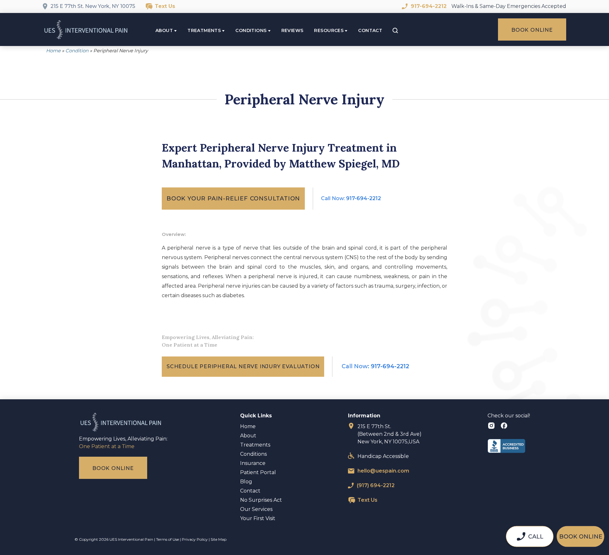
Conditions (250, 30)
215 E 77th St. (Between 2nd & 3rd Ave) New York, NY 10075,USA (389, 434)
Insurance (252, 463)
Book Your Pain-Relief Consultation (233, 198)
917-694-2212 (429, 6)
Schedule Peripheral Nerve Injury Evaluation (243, 366)
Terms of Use (167, 539)
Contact (370, 30)
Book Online (532, 30)
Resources (329, 30)
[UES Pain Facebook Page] (504, 426)
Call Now (375, 366)
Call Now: (351, 198)
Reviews (292, 30)
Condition (76, 51)
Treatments (204, 30)
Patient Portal (258, 472)
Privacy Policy (195, 539)
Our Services (256, 509)
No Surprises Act (261, 500)
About (164, 30)
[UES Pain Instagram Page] (492, 426)
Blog (246, 482)
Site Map (218, 539)
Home (53, 51)
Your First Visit (257, 518)
